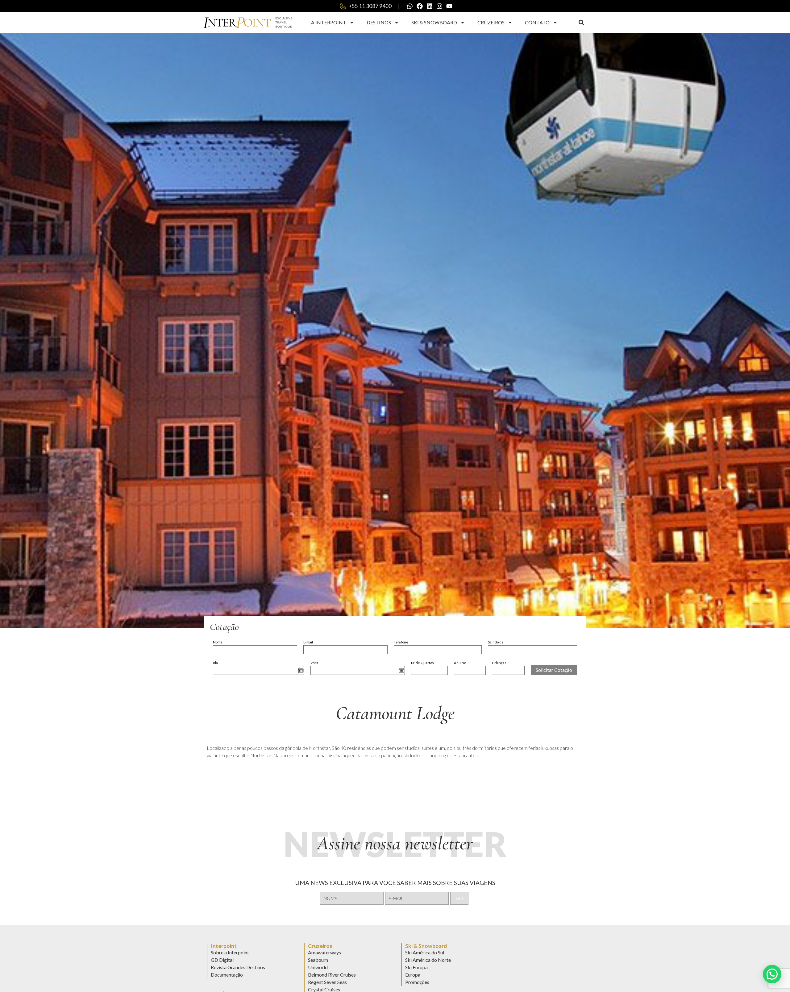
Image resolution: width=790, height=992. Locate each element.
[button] (581, 23)
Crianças (499, 662)
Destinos (379, 22)
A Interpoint (328, 22)
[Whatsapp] (410, 6)
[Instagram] (439, 6)
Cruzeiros (491, 22)
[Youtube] (449, 6)
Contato (537, 22)
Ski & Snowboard (434, 22)
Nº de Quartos (422, 662)
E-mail (308, 642)
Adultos (460, 662)
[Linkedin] (429, 6)
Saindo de (496, 642)
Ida (215, 662)
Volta (314, 662)
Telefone (401, 642)
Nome (217, 642)
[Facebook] (420, 6)
